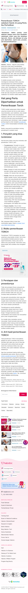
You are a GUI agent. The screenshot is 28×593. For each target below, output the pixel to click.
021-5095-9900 (6, 494)
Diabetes (11, 404)
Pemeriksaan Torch (11, 27)
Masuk (24, 2)
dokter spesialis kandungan (8, 356)
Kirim (23, 394)
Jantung (17, 404)
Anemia (23, 407)
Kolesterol (10, 407)
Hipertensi (17, 407)
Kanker (3, 410)
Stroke (22, 404)
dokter (15, 373)
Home (4, 9)
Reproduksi (9, 410)
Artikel (10, 9)
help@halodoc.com (7, 492)
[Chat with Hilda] (25, 442)
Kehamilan (3, 27)
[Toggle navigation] (2, 2)
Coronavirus (5, 404)
